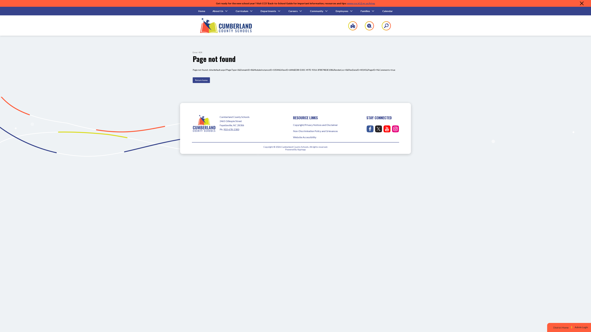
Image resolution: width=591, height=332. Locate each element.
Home (201, 11)
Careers (293, 11)
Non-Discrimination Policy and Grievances (315, 131)
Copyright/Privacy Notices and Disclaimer (315, 124)
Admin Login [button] (581, 327)
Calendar (387, 11)
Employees (342, 11)
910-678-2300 (231, 129)
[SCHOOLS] (351, 25)
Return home (201, 80)
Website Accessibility (304, 137)
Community (316, 11)
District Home (561, 327)
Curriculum (242, 11)
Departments (268, 11)
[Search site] (384, 25)
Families (365, 11)
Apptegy (301, 149)
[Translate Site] (367, 25)
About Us (218, 11)
